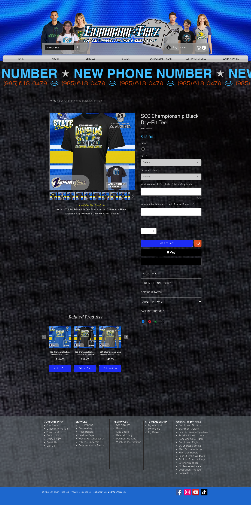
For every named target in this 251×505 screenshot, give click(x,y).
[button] (202, 48)
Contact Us (53, 435)
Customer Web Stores (91, 445)
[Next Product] (126, 337)
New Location (54, 432)
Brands (120, 428)
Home (53, 101)
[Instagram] (187, 492)
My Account (155, 425)
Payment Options (126, 438)
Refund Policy (124, 435)
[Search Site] (76, 47)
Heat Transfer (86, 432)
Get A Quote (123, 425)
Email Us (52, 442)
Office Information (57, 429)
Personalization (149, 170)
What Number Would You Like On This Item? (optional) (167, 204)
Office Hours (54, 439)
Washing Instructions (128, 442)
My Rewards (155, 432)
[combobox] (171, 162)
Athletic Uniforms (89, 442)
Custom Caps (86, 435)
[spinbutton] (149, 231)
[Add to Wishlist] (197, 243)
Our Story (52, 425)
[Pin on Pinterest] (150, 321)
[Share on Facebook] (143, 321)
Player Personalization (91, 438)
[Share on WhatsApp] (156, 321)
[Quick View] (60, 337)
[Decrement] (143, 231)
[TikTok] (204, 492)
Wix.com (121, 492)
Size (144, 156)
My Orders (154, 429)
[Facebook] (179, 492)
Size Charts (123, 432)
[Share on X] (163, 321)
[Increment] (154, 231)
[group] (85, 349)
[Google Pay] (171, 261)
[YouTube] (195, 492)
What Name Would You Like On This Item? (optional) (166, 184)
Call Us (51, 446)
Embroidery (85, 428)
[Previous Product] (44, 337)
